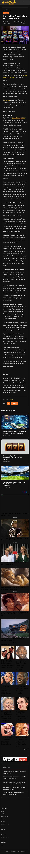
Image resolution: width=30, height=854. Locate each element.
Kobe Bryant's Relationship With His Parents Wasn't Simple (7, 664)
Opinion (3, 821)
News (2, 811)
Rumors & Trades (5, 824)
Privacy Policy (5, 837)
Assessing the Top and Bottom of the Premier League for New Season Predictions (14, 483)
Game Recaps (5, 816)
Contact (3, 834)
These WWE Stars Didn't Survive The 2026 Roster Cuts (6, 690)
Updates (9, 10)
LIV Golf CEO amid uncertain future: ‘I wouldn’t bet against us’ (13, 793)
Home (4, 10)
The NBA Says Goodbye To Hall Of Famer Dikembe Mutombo (22, 690)
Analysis (3, 814)
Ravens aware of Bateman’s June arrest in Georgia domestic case (14, 777)
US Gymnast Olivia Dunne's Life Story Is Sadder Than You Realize (6, 716)
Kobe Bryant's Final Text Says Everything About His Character (21, 665)
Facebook (14, 403)
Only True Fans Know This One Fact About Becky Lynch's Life (21, 741)
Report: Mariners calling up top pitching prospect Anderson (14, 788)
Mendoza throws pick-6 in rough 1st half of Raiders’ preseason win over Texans (14, 783)
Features (3, 819)
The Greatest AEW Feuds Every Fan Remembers (6, 740)
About (2, 832)
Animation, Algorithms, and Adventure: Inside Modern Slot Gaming (12, 457)
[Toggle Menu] (22, 2)
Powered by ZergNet (24, 749)
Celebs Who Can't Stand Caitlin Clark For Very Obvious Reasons (22, 716)
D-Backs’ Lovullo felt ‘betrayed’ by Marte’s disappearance (14, 772)
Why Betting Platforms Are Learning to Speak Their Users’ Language (14, 432)
